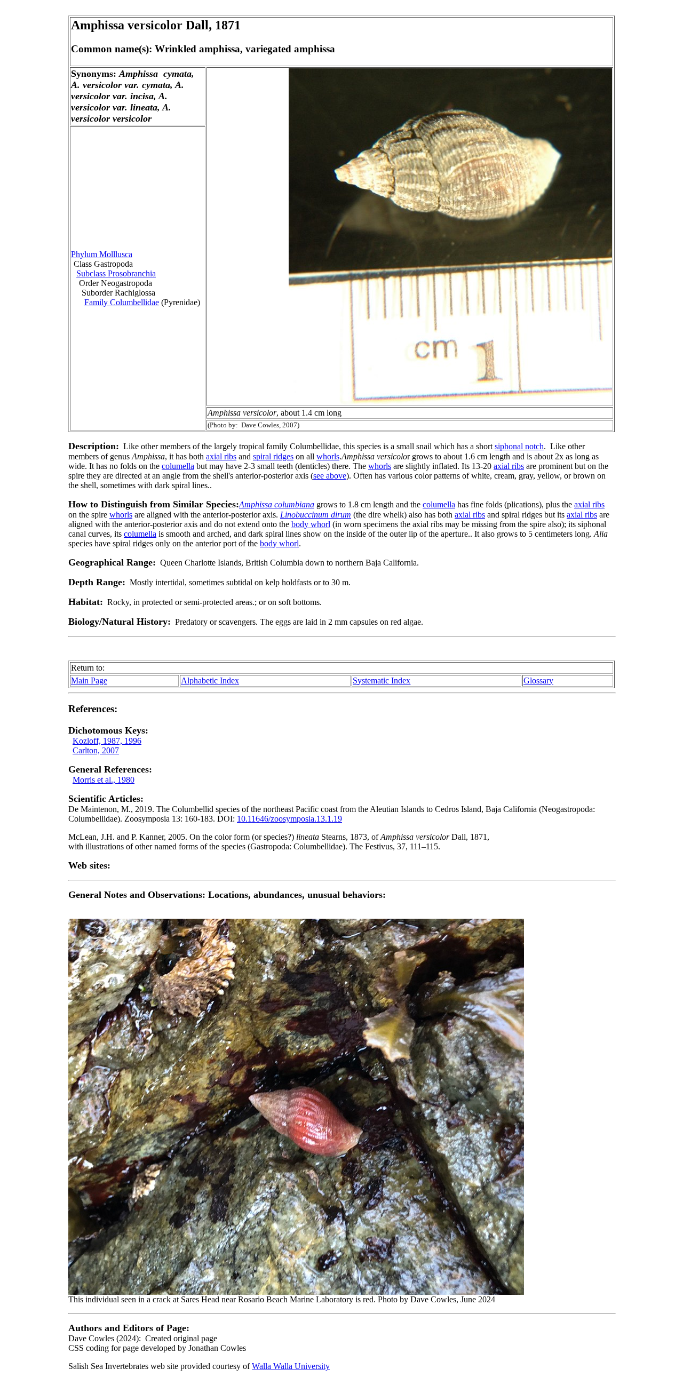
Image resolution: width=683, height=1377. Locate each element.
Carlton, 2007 (96, 750)
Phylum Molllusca (101, 254)
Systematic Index (381, 680)
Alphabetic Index (210, 680)
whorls (327, 456)
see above (329, 475)
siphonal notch (519, 446)
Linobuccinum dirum (315, 514)
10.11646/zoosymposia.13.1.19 (289, 818)
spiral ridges (273, 456)
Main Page (89, 680)
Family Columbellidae (121, 302)
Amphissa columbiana (276, 504)
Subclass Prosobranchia (116, 273)
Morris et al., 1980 (103, 779)
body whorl (310, 524)
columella (178, 466)
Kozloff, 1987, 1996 (107, 740)
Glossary (538, 680)
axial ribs (221, 456)
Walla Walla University (291, 1366)
